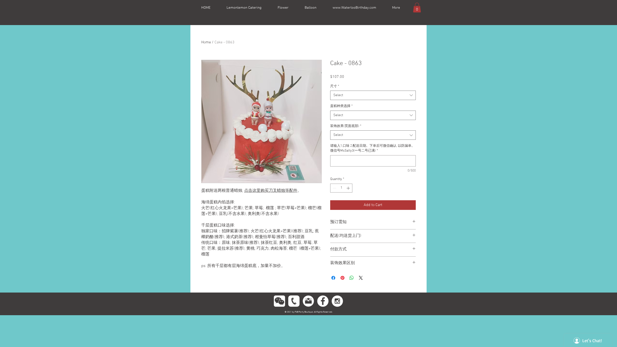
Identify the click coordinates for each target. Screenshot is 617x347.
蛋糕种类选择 (341, 106)
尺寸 (334, 86)
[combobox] (373, 95)
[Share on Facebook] (333, 278)
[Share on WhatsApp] (352, 278)
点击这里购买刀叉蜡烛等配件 (270, 190)
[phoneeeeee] (294, 301)
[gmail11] (308, 301)
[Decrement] (334, 188)
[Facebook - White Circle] (323, 301)
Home (206, 42)
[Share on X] (361, 278)
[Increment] (349, 188)
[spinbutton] (341, 188)
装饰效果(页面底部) (345, 126)
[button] (417, 8)
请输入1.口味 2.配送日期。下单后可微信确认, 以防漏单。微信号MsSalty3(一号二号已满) (372, 148)
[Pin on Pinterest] (342, 278)
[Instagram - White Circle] (337, 301)
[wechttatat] (279, 301)
